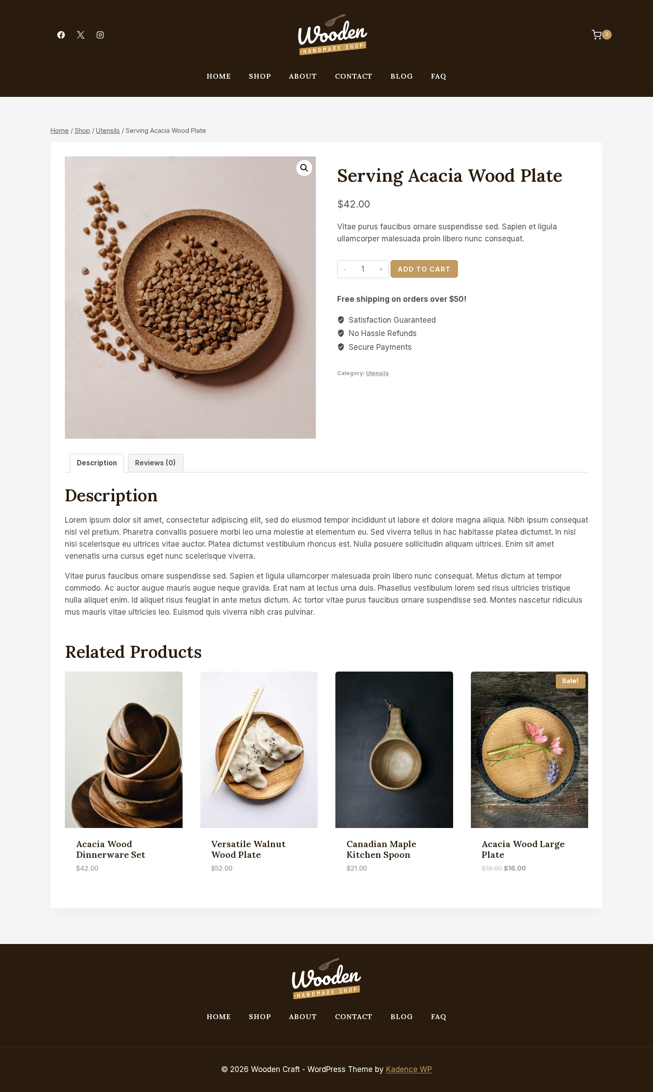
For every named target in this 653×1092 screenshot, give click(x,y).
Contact (354, 76)
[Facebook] (60, 34)
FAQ (438, 76)
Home (219, 76)
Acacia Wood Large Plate (523, 849)
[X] (80, 34)
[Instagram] (100, 34)
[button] (304, 168)
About (303, 76)
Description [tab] (97, 463)
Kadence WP (409, 1069)
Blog (401, 76)
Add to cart (424, 269)
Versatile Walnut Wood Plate (248, 849)
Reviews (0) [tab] (155, 463)
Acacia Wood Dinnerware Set (110, 849)
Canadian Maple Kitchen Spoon (381, 849)
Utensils (377, 373)
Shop (260, 76)
